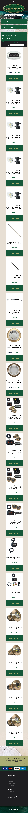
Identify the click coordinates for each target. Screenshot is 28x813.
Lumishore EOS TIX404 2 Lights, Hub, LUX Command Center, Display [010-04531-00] (14, 417)
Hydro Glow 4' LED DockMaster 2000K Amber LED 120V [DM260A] (14, 312)
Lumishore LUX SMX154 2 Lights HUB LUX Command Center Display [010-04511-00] (14, 487)
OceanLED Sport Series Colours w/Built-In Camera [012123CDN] (14, 381)
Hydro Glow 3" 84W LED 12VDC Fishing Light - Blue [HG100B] (14, 276)
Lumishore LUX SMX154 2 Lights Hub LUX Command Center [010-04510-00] (14, 522)
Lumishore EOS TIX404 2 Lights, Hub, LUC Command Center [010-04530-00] (14, 452)
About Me (11, 778)
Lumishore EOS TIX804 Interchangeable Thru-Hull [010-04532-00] (14, 662)
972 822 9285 (11, 797)
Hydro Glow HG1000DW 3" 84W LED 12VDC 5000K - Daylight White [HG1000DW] (14, 242)
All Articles (11, 793)
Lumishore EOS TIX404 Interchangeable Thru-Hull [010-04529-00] (14, 697)
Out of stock (14, 183)
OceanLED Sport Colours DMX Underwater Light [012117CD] (14, 346)
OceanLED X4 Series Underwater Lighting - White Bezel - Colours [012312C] (14, 67)
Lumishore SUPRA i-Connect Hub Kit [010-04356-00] (14, 591)
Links (10, 779)
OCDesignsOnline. (21, 811)
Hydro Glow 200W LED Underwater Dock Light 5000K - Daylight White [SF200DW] (14, 137)
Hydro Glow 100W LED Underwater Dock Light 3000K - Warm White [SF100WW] (14, 172)
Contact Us (11, 781)
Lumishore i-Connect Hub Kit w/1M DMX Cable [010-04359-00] (14, 557)
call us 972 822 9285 (12, 2)
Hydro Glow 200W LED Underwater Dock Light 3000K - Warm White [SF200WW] (14, 102)
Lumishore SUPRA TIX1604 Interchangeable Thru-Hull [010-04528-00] (14, 732)
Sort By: (7, 45)
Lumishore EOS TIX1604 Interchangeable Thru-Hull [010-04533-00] (14, 627)
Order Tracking (12, 783)
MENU (3, 2)
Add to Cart (14, 78)
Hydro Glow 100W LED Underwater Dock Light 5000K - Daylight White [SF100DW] (14, 207)
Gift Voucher (12, 785)
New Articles (12, 791)
